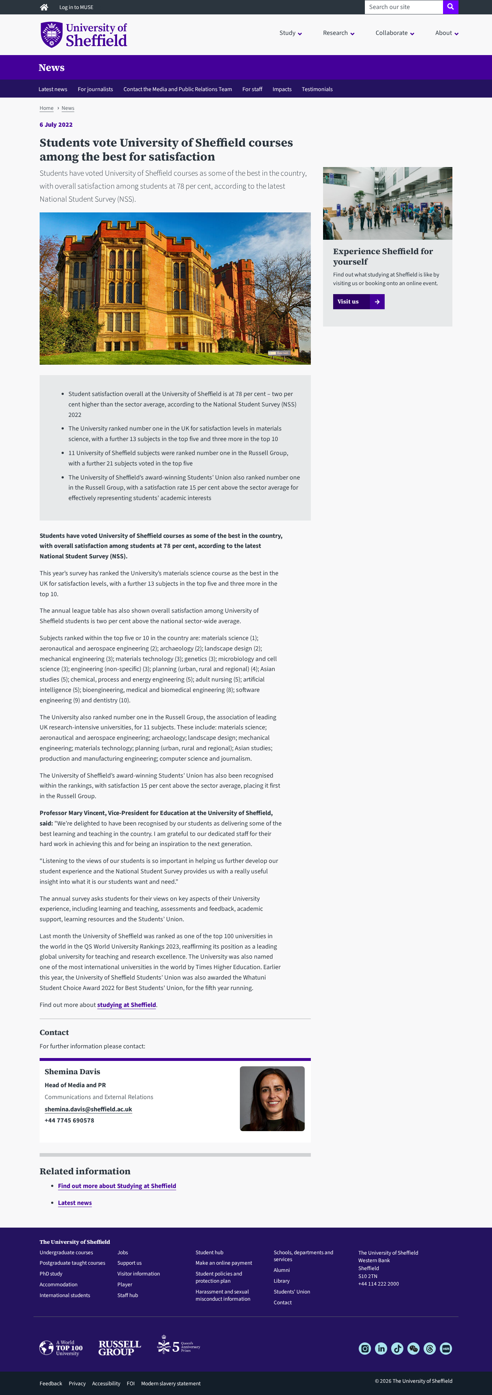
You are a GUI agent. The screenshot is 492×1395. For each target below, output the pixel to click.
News (52, 67)
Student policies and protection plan (219, 1277)
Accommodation (58, 1284)
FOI (131, 1383)
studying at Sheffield (126, 1004)
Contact (283, 1302)
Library (282, 1281)
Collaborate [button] (392, 32)
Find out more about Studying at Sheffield (117, 1186)
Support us (129, 1263)
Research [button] (335, 32)
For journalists (95, 89)
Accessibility (106, 1383)
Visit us (348, 301)
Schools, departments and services (303, 1256)
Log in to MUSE (76, 7)
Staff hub (127, 1295)
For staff (252, 89)
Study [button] (287, 32)
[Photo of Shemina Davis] (269, 1102)
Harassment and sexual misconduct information (223, 1295)
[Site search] (451, 7)
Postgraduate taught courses (72, 1263)
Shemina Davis (72, 1071)
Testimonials (317, 89)
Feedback (51, 1383)
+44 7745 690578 (69, 1120)
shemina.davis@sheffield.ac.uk (88, 1109)
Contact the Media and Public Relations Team (178, 89)
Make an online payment (224, 1263)
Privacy (77, 1383)
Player (124, 1284)
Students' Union (292, 1292)
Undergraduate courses (66, 1252)
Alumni (282, 1270)
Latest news (53, 89)
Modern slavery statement (171, 1383)
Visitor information (138, 1274)
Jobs (122, 1252)
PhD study (51, 1274)
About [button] (443, 32)
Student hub (209, 1252)
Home (47, 108)
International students (65, 1295)
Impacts (282, 89)
